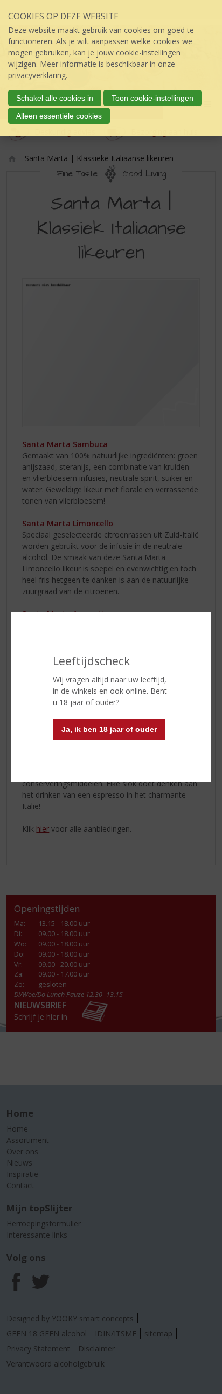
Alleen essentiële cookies (59, 115)
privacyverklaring (37, 75)
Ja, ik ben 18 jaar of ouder (109, 729)
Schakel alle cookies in (54, 98)
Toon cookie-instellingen (152, 98)
